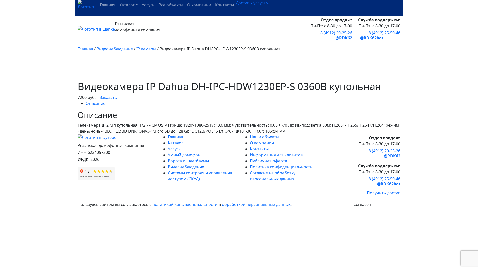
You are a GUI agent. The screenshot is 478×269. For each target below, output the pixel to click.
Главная (107, 5)
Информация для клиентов (276, 155)
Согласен (362, 204)
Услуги (148, 5)
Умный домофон (184, 155)
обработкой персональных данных (256, 204)
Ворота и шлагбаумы (188, 161)
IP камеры (146, 49)
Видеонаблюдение (115, 49)
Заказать (108, 97)
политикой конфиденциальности (184, 204)
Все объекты (171, 5)
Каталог (175, 143)
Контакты (224, 5)
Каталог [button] (127, 5)
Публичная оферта (268, 161)
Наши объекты (264, 137)
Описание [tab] (95, 103)
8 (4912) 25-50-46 (384, 33)
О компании (199, 5)
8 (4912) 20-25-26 (336, 33)
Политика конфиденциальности (281, 167)
